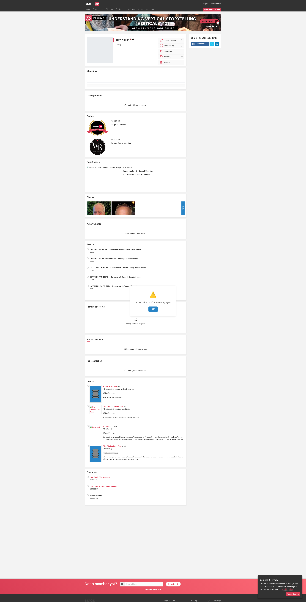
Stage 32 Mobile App (213, 601)
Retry (153, 309)
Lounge (87, 9)
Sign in (205, 4)
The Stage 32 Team (167, 601)
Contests (144, 9)
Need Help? (194, 601)
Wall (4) (169, 46)
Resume (167, 62)
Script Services (133, 9)
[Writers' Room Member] (133, 39)
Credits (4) (168, 51)
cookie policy (287, 589)
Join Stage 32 (216, 4)
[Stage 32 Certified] (130, 39)
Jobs (101, 9)
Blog (95, 9)
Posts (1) (170, 40)
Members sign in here (153, 589)
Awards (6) (168, 57)
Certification (120, 9)
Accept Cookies (293, 594)
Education (109, 9)
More (183, 208)
